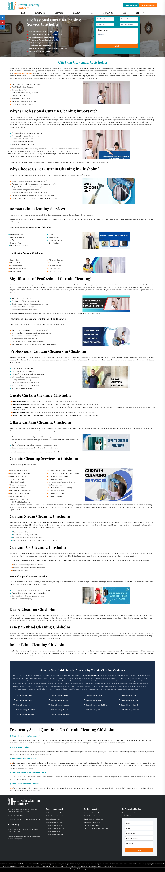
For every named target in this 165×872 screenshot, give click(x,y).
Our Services (40, 13)
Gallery (76, 13)
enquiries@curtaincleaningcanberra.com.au (26, 819)
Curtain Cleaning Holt (52, 819)
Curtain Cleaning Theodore (25, 714)
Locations (59, 13)
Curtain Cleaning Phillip (53, 831)
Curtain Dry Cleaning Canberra (93, 819)
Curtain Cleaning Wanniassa (60, 714)
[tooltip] (2, 17)
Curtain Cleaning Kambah (129, 705)
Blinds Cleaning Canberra (92, 822)
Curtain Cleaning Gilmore (94, 700)
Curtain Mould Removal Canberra (94, 813)
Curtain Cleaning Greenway (60, 705)
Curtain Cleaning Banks (24, 695)
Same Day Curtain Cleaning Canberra (96, 828)
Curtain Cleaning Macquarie (55, 825)
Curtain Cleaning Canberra (23, 73)
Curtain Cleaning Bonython (60, 695)
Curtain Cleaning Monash (59, 710)
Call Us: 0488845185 (148, 5)
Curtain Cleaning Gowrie (24, 705)
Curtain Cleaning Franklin (54, 813)
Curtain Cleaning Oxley (93, 710)
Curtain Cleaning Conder (24, 700)
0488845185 (20, 815)
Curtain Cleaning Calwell (94, 695)
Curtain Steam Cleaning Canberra (94, 816)
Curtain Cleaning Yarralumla (54, 816)
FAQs (124, 13)
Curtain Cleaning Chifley (129, 695)
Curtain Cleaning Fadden (59, 700)
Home (23, 13)
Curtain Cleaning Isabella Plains (97, 705)
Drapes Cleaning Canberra (92, 825)
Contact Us (108, 13)
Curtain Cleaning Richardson (130, 710)
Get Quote (140, 13)
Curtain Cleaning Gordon (129, 700)
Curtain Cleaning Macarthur (25, 710)
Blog (91, 13)
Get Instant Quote (131, 5)
